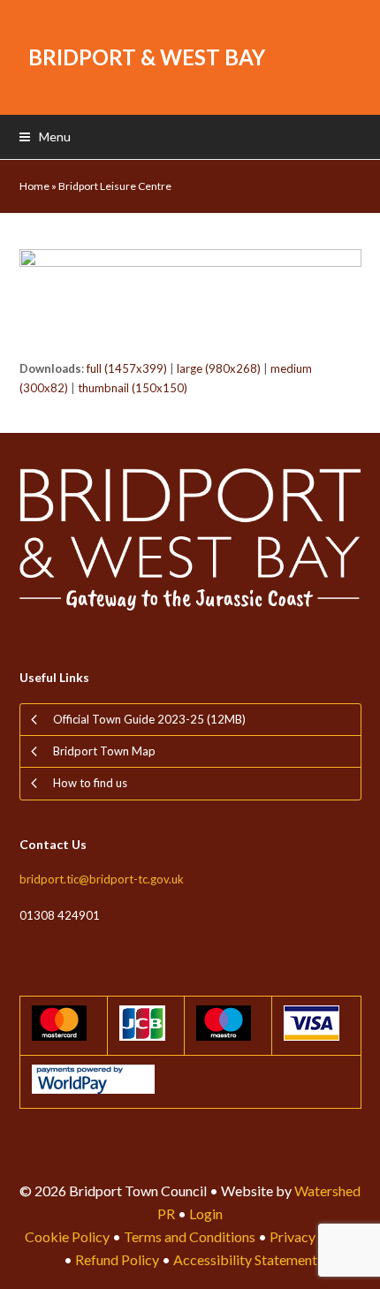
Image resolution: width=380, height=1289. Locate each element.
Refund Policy (117, 1259)
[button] (45, 136)
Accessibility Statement (245, 1259)
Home (34, 186)
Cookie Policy (67, 1236)
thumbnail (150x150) (132, 388)
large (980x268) (219, 368)
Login (206, 1213)
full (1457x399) (127, 368)
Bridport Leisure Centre (114, 186)
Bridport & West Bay (146, 57)
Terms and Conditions (189, 1236)
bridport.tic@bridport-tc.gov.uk (101, 879)
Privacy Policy (313, 1236)
